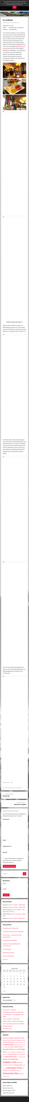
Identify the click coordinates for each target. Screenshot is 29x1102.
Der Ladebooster (7, 949)
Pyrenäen (8, 1052)
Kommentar (6, 819)
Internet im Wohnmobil (8, 956)
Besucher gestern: (7, 1090)
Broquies (6, 1040)
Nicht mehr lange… (7, 1028)
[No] (27, 5)
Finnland (22, 1042)
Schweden (12, 1054)
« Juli (4, 991)
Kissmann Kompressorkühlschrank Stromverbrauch (11, 944)
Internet (21, 1044)
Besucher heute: (7, 1088)
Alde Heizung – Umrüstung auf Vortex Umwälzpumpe (12, 936)
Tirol (4, 1068)
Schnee (5, 1054)
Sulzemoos (6, 1065)
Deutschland (12, 1040)
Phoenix (15, 1049)
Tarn (24, 1065)
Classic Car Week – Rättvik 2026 (17, 904)
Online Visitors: (7, 1085)
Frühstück (7, 787)
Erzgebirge (19, 1040)
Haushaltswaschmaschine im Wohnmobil (13, 931)
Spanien (7, 1059)
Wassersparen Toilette (8, 952)
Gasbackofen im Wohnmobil (10, 940)
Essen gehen (9, 1042)
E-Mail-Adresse (7, 846)
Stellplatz (9, 1062)
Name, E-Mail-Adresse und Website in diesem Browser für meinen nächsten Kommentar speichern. (13, 860)
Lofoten (7, 1047)
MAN (12, 1047)
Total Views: (6, 1092)
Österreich (6, 1076)
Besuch (20, 1038)
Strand (20, 1062)
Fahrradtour (16, 1042)
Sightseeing (10, 1056)
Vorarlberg (12, 1070)
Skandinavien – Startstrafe (9, 1009)
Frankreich (8, 1044)
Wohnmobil (18, 787)
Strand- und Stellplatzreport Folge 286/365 (13, 1023)
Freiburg (16, 1044)
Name (5, 840)
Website (5, 852)
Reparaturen (13, 787)
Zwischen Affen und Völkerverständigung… (13, 1021)
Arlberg (6, 1038)
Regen (14, 1052)
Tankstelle (18, 1065)
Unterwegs (13, 1068)
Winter (18, 1070)
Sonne (22, 1056)
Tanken (11, 1065)
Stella (14, 1059)
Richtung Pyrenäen (7, 1026)
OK (14, 7)
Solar (18, 1056)
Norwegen (7, 1049)
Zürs (20, 1073)
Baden (13, 1038)
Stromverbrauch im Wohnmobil (10, 928)
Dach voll (5, 959)
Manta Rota (19, 1047)
